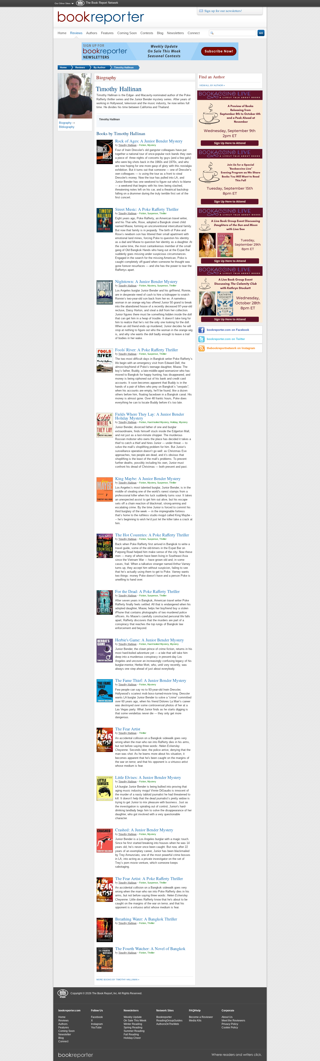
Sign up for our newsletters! (223, 10)
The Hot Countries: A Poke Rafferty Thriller (152, 534)
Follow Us (97, 1010)
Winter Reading (133, 1024)
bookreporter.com (69, 1010)
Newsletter (64, 1034)
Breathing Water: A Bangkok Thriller (146, 919)
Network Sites (165, 1010)
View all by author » (212, 85)
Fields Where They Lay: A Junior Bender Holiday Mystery (149, 416)
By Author (99, 67)
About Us (227, 1017)
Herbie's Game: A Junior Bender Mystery (149, 640)
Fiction (142, 145)
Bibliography (66, 127)
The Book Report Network (102, 2)
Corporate (228, 1010)
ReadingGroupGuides (169, 1020)
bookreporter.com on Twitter (226, 339)
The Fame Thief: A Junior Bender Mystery (150, 680)
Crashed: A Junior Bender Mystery (144, 829)
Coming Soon (66, 1031)
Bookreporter (164, 1017)
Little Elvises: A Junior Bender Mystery (148, 777)
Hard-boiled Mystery (158, 422)
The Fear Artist (127, 728)
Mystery (151, 145)
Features (63, 1027)
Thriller (163, 213)
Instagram (97, 1024)
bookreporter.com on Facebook (228, 329)
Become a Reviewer (201, 1017)
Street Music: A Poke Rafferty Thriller (147, 209)
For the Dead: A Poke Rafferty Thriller (147, 591)
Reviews (80, 67)
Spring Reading (133, 1027)
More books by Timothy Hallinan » (117, 979)
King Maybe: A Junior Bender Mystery (148, 478)
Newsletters (131, 1010)
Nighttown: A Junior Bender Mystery (146, 281)
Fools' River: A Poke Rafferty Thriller (146, 349)
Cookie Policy (230, 1027)
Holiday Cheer (132, 1038)
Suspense (152, 213)
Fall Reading (131, 1034)
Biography (65, 122)
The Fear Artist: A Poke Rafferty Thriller (149, 878)
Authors (62, 1024)
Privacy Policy (230, 1024)
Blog (61, 1038)
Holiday (174, 422)
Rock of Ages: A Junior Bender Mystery (149, 141)
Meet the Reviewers (233, 1020)
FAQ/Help (194, 1010)
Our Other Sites (62, 3)
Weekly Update (133, 1017)
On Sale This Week (135, 1020)
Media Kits (195, 1020)
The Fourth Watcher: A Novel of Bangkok (150, 948)
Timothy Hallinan (124, 67)
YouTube (96, 1027)
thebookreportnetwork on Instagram (231, 348)
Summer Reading (134, 1031)
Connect (63, 1041)
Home (63, 67)
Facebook (97, 1017)
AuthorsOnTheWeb (167, 1024)
